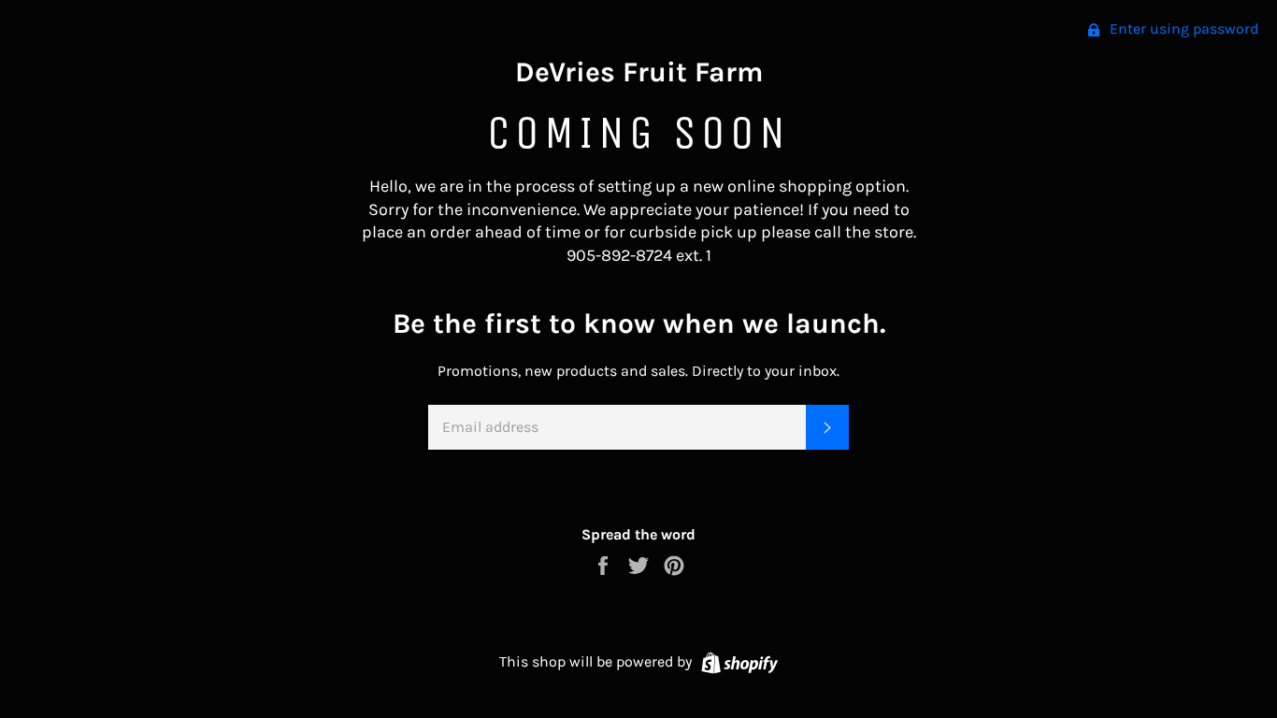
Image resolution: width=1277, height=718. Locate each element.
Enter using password (1182, 28)
